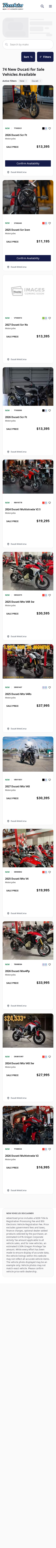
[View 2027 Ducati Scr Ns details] (28, 290)
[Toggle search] (42, 6)
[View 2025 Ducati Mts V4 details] (28, 863)
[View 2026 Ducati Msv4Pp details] (28, 940)
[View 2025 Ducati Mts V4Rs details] (28, 661)
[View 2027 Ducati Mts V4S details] (28, 754)
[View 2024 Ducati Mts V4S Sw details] (28, 1031)
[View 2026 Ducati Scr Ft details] (28, 102)
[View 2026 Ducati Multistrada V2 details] (28, 1131)
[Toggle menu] (50, 6)
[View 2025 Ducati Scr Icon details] (28, 197)
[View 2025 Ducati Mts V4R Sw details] (28, 571)
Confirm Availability (28, 163)
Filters (47, 57)
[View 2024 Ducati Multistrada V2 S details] (28, 477)
